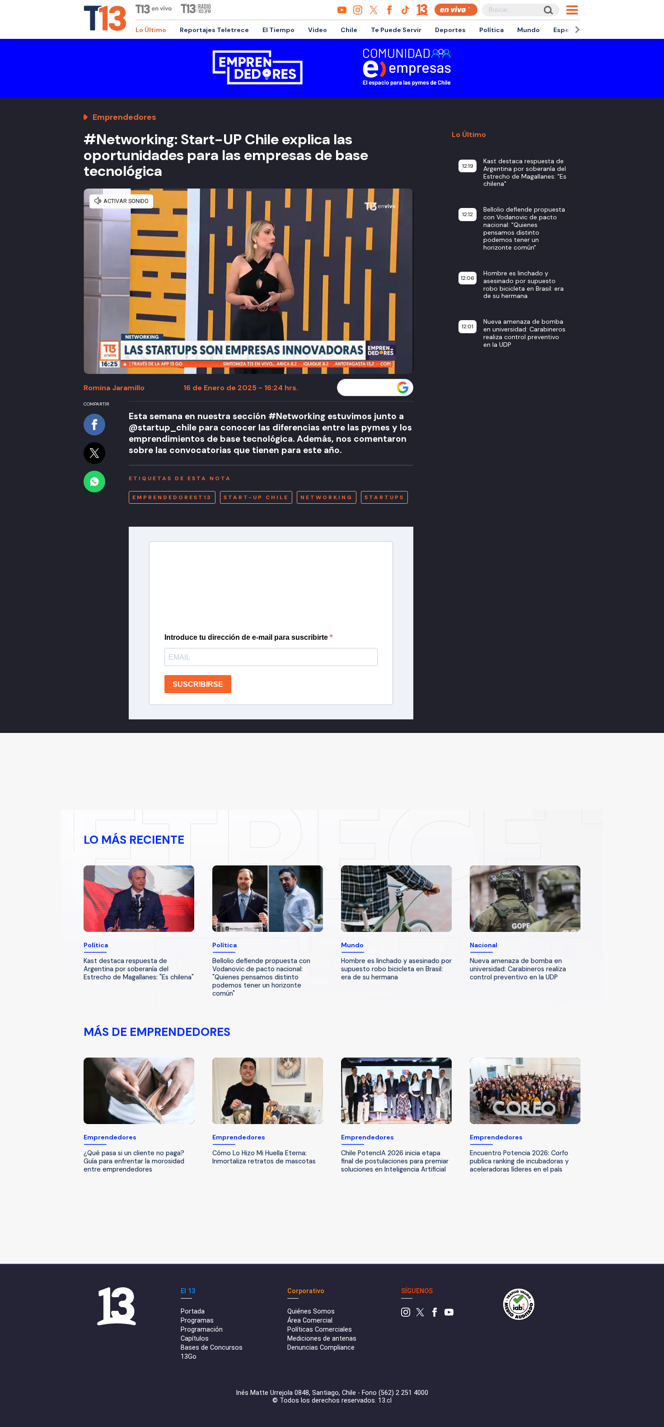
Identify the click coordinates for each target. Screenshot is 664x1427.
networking (326, 497)
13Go (188, 1357)
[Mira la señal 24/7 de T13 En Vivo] (456, 10)
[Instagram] (405, 1314)
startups (384, 497)
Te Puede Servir (396, 30)
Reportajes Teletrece (214, 30)
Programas (197, 1320)
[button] (575, 29)
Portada (193, 1311)
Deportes (450, 30)
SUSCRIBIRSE (198, 684)
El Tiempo (278, 30)
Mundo (528, 30)
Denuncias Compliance (321, 1347)
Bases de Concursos (212, 1347)
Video (317, 30)
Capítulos (195, 1338)
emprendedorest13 (172, 497)
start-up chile (256, 497)
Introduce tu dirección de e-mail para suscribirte (247, 637)
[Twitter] (420, 1314)
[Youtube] (449, 1314)
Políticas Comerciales (319, 1329)
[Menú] (572, 10)
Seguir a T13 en (368, 387)
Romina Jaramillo (114, 387)
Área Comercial (309, 1320)
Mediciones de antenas (321, 1338)
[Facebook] (434, 1314)
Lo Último (151, 30)
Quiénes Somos (311, 1311)
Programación (202, 1329)
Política (491, 30)
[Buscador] (547, 9)
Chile (349, 30)
